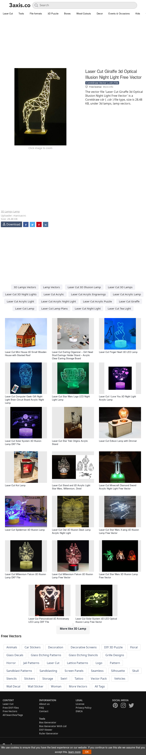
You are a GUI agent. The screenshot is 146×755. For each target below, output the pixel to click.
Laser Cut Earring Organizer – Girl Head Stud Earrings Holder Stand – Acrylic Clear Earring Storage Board (72, 355)
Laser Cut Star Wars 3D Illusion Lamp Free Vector (118, 575)
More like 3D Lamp (73, 629)
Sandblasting (48, 671)
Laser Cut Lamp (24, 308)
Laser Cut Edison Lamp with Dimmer (118, 440)
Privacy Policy (83, 707)
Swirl (64, 679)
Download (13, 224)
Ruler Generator (48, 733)
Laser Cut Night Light (88, 308)
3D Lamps (7, 211)
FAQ (41, 707)
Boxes (67, 13)
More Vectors (78, 686)
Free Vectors (10, 711)
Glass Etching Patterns (46, 655)
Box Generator (47, 722)
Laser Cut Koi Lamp (15, 485)
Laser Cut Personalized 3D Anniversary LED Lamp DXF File (48, 620)
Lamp (16, 211)
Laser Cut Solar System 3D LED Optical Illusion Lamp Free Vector (96, 620)
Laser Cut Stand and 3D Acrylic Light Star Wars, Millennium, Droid (71, 487)
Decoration (55, 647)
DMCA (79, 711)
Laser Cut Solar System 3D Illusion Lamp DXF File (23, 442)
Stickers (29, 679)
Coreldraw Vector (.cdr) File (102, 82)
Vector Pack (99, 679)
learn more (74, 752)
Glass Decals (14, 655)
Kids (137, 13)
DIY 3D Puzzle (113, 647)
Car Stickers (33, 647)
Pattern (115, 663)
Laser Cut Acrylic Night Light (58, 301)
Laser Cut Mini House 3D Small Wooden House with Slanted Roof (25, 353)
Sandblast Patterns (19, 671)
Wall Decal (13, 686)
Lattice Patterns (77, 663)
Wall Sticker (35, 686)
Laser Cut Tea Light (119, 308)
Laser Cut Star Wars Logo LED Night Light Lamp (71, 398)
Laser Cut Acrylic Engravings (88, 294)
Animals (11, 647)
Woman (56, 686)
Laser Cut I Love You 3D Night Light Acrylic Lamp (117, 398)
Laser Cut (8, 13)
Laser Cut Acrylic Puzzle (97, 301)
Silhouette (118, 671)
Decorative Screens (84, 647)
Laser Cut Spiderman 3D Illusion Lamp (25, 529)
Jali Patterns (31, 663)
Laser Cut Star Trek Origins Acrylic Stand (70, 442)
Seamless (97, 671)
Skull (135, 671)
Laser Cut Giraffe (129, 301)
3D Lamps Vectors (25, 287)
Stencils (11, 679)
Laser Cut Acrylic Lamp (127, 294)
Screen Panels (74, 671)
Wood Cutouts (83, 13)
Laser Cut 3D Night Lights (20, 294)
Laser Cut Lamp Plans (54, 308)
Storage (47, 679)
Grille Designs (114, 655)
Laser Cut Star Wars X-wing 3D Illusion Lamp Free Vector (119, 531)
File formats (36, 13)
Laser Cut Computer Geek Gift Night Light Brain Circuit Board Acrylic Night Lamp (24, 399)
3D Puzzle (53, 13)
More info (108, 86)
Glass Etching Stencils (83, 655)
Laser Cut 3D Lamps (120, 287)
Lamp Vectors (51, 287)
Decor (100, 13)
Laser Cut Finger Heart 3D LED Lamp (118, 352)
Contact (43, 711)
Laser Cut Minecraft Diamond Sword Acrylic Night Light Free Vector (117, 487)
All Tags (100, 686)
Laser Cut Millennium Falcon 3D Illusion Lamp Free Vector (72, 575)
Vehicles (119, 679)
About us (44, 704)
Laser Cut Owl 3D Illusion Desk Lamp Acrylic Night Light (71, 531)
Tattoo (79, 679)
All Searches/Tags (13, 715)
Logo (99, 663)
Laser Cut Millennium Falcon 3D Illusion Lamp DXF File (25, 575)
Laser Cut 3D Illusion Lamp (84, 287)
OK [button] (87, 752)
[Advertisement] (73, 43)
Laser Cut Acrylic (54, 294)
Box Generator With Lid (52, 726)
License (80, 704)
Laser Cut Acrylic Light (20, 301)
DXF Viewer (45, 729)
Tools (21, 13)
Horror (11, 663)
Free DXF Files (11, 707)
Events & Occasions (119, 13)
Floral (134, 647)
